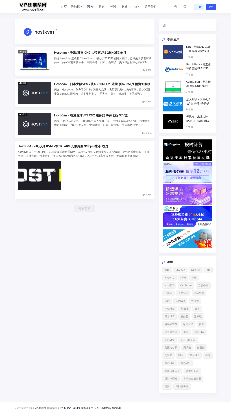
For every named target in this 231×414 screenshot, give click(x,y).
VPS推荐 (22, 52)
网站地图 (116, 408)
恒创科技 (170, 308)
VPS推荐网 (40, 408)
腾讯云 (187, 347)
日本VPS (169, 316)
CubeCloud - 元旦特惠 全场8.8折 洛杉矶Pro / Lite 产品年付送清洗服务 (199, 84)
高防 (167, 386)
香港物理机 (171, 378)
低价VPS (183, 293)
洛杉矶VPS (171, 324)
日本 (197, 308)
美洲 (113, 6)
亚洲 (101, 6)
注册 (199, 6)
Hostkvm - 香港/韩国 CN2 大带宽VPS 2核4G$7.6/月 (90, 52)
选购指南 (77, 6)
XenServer (186, 285)
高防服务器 (182, 386)
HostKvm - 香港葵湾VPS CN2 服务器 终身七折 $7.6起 (91, 115)
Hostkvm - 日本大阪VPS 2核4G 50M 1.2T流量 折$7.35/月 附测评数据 (102, 84)
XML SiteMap (104, 408)
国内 (167, 300)
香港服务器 (192, 370)
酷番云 (201, 347)
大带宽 (195, 300)
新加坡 (184, 308)
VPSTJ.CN (66, 408)
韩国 (180, 355)
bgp (167, 269)
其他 (136, 6)
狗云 (201, 324)
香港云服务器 (172, 370)
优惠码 (168, 293)
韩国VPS (194, 355)
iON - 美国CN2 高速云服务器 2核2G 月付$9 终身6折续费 (199, 49)
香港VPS (185, 363)
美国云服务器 (188, 339)
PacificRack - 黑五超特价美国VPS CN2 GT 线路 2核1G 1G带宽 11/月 (199, 67)
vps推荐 (169, 285)
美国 (185, 332)
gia (208, 269)
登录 (210, 6)
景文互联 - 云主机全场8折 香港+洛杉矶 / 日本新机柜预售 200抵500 (198, 101)
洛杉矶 (198, 316)
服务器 (184, 316)
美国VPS (169, 339)
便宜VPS (199, 293)
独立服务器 (171, 332)
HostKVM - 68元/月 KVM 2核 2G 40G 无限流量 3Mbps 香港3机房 (63, 146)
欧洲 (124, 6)
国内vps (180, 300)
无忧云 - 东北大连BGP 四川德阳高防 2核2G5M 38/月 (198, 119)
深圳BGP (188, 324)
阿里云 (168, 355)
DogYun (196, 269)
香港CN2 (170, 363)
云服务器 (203, 285)
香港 (207, 355)
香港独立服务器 (192, 378)
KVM (183, 277)
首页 (64, 6)
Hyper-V (169, 277)
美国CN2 (199, 332)
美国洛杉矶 (171, 347)
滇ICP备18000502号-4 (84, 408)
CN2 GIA (180, 269)
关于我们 (150, 6)
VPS (194, 277)
